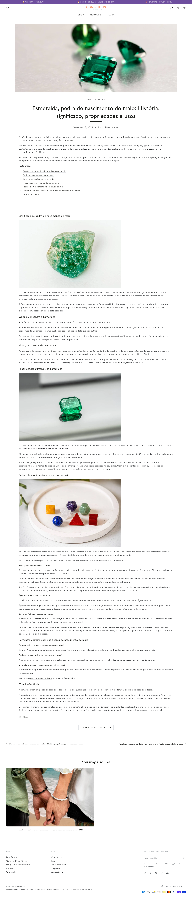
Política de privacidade (55, 889)
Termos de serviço (73, 889)
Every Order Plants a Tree (18, 864)
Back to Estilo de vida (97, 727)
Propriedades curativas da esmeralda (41, 183)
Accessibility (57, 872)
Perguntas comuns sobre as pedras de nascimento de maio (51, 190)
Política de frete (88, 889)
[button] (7, 8)
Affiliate (10, 868)
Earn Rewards (12, 857)
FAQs (53, 861)
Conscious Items (18, 886)
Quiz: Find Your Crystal (17, 861)
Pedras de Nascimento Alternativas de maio (44, 187)
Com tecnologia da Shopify (16, 889)
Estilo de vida (98, 99)
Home (89, 99)
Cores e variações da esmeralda (38, 179)
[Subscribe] (184, 858)
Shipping (55, 868)
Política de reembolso (37, 889)
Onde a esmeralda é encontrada (38, 175)
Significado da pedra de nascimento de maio (44, 171)
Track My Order (58, 864)
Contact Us (56, 857)
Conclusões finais (31, 194)
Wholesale (11, 872)
